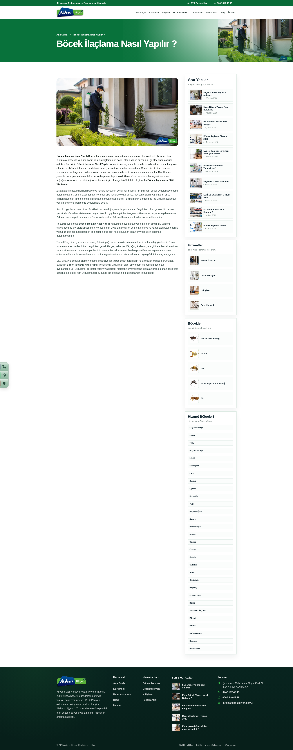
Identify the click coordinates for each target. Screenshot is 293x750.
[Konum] (4, 383)
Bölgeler (166, 12)
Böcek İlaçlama (151, 683)
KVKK (199, 745)
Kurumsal (154, 12)
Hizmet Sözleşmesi (212, 745)
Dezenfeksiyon (151, 689)
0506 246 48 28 (230, 697)
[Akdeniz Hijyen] (75, 12)
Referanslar (211, 12)
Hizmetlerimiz (180, 12)
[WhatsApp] (4, 375)
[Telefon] (4, 366)
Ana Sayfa (141, 12)
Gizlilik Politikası (186, 745)
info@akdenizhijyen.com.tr (237, 703)
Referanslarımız (122, 694)
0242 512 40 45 (224, 3)
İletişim (231, 12)
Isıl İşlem (147, 694)
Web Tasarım (231, 745)
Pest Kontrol (150, 700)
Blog (223, 12)
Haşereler (198, 12)
